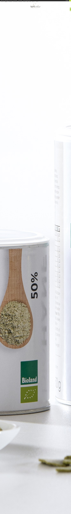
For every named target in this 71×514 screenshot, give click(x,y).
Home (10, 0)
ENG (3, 0)
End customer (15, 0)
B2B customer (20, 0)
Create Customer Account (26, 0)
